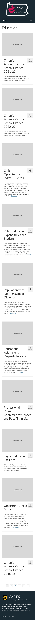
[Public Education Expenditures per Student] (17, 215)
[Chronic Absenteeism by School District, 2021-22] (17, 44)
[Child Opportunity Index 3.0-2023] (17, 155)
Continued (14, 196)
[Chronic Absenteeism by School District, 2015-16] (17, 546)
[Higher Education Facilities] (17, 440)
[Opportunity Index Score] (17, 490)
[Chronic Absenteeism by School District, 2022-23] (17, 99)
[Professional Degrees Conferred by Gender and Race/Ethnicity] (17, 391)
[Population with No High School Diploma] (17, 274)
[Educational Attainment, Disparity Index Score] (17, 333)
